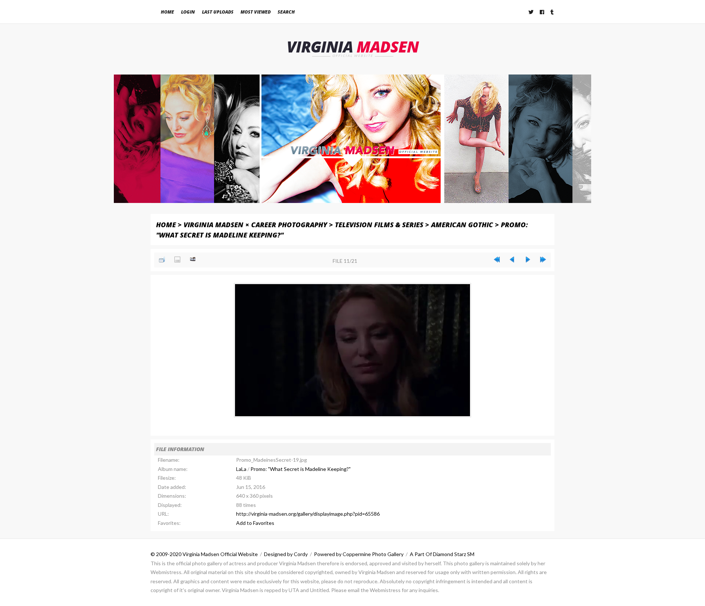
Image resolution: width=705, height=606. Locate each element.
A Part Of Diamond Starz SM (442, 554)
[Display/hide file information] (177, 259)
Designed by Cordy (286, 554)
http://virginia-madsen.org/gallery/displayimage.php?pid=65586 (308, 514)
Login (188, 12)
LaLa (241, 469)
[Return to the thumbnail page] (162, 259)
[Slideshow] (193, 259)
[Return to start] (497, 259)
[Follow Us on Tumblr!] (552, 12)
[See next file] (528, 259)
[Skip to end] (543, 259)
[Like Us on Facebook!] (542, 12)
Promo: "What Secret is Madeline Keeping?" (300, 469)
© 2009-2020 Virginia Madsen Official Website (204, 554)
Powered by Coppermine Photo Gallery (359, 554)
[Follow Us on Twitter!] (531, 12)
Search (286, 12)
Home (167, 12)
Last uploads (218, 12)
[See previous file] (512, 259)
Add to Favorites (255, 523)
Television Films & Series (379, 224)
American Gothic (462, 224)
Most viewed (256, 12)
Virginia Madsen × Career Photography (255, 224)
